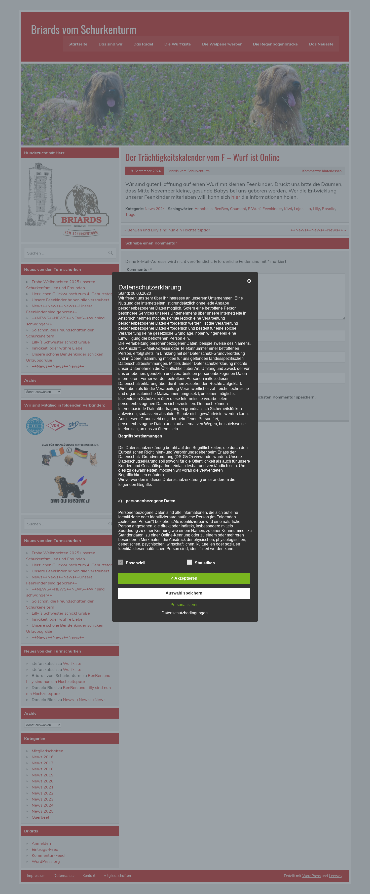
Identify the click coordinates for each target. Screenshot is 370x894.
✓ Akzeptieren (183, 578)
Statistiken (205, 563)
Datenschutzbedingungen (185, 613)
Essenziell (135, 563)
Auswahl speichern (184, 593)
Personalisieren (184, 605)
